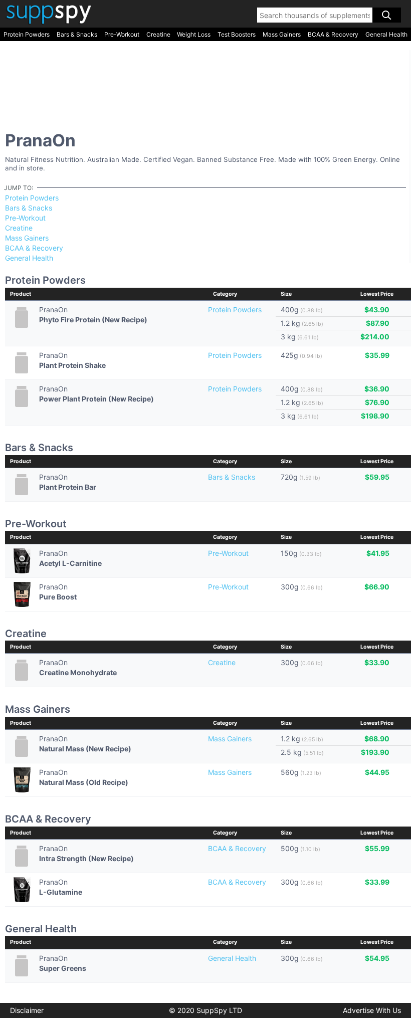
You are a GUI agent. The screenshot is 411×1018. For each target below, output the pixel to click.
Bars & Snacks (77, 34)
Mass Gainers (282, 34)
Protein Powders (27, 34)
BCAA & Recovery (333, 34)
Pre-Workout (121, 34)
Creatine (158, 34)
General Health (386, 34)
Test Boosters (237, 34)
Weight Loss (194, 34)
